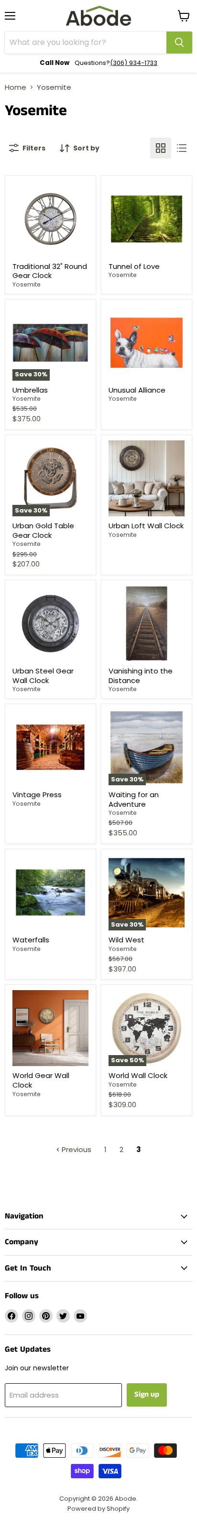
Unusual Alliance (137, 390)
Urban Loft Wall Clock (146, 526)
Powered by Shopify (98, 1508)
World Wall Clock (138, 1075)
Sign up (146, 1394)
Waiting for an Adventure (134, 799)
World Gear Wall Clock (40, 1080)
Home (15, 87)
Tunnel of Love (134, 266)
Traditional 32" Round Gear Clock (49, 271)
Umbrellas (30, 390)
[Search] (179, 42)
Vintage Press (37, 795)
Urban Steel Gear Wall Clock (43, 675)
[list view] (181, 148)
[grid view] (160, 148)
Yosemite (26, 284)
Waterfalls (30, 940)
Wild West (126, 940)
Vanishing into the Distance (141, 675)
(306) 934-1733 (133, 62)
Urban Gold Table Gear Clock (43, 530)
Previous (75, 1149)
